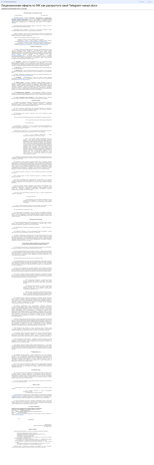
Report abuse (141, 1)
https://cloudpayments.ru (34, 41)
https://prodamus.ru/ (43, 41)
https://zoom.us (37, 44)
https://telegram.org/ (44, 44)
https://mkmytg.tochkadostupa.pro (18, 18)
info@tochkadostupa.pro (16, 396)
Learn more (149, 1)
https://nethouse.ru (26, 41)
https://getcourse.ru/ (22, 44)
